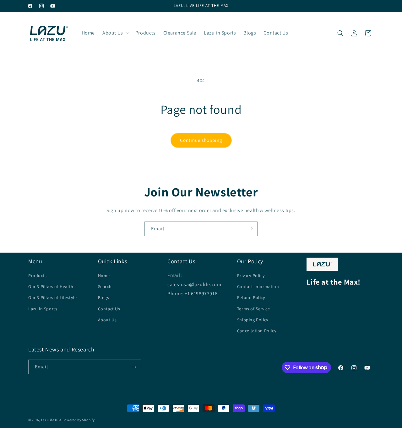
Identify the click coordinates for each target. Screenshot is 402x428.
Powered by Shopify (78, 420)
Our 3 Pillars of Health (50, 286)
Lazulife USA (51, 420)
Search (105, 286)
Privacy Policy (250, 275)
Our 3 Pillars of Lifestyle (52, 297)
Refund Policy (251, 297)
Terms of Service (253, 309)
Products (37, 275)
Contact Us (109, 309)
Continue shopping (201, 140)
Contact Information (258, 286)
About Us (107, 320)
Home (104, 275)
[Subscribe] (250, 229)
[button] (115, 33)
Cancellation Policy (256, 331)
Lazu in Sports (42, 309)
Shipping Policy (252, 320)
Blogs (103, 297)
